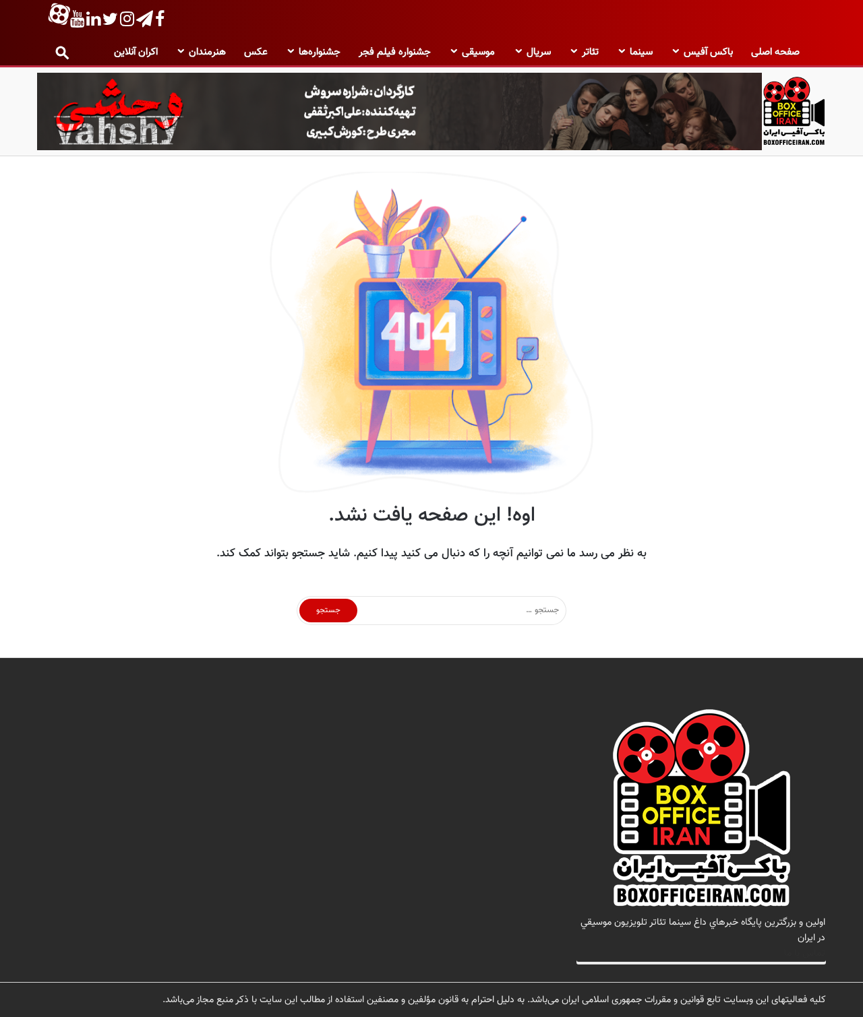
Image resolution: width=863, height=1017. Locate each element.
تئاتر (590, 52)
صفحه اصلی (775, 52)
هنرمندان (207, 52)
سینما (641, 52)
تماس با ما (804, 953)
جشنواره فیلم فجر (395, 52)
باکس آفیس (708, 52)
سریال (539, 52)
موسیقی (478, 52)
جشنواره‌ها (319, 52)
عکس (256, 52)
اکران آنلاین (136, 52)
